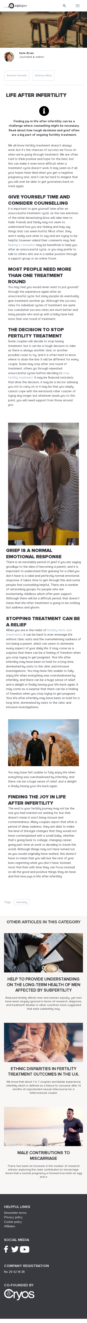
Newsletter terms (15, 1212)
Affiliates (9, 1226)
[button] (65, 6)
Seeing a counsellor (21, 245)
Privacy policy (13, 1217)
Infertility (22, 902)
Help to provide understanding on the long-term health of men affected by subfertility (43, 985)
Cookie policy (13, 1221)
